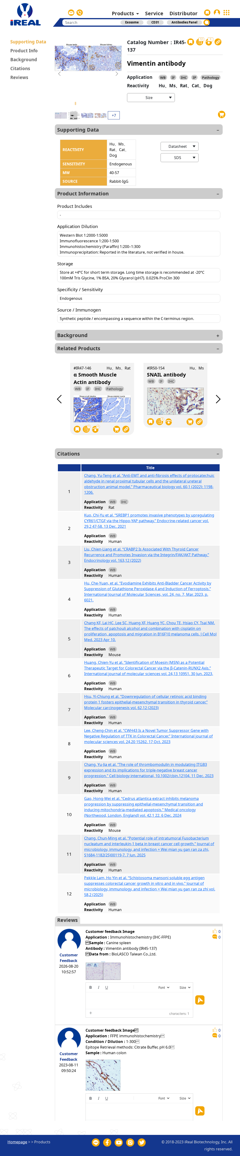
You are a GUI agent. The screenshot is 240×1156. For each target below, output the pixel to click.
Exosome (132, 22)
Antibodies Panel (184, 22)
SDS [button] (177, 157)
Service (154, 13)
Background (23, 59)
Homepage (17, 1142)
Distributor (183, 13)
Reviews (19, 77)
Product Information (83, 193)
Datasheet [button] (178, 146)
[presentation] (60, 400)
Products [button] (123, 13)
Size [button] (149, 97)
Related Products (78, 348)
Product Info (24, 50)
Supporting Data (28, 42)
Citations (20, 68)
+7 (114, 115)
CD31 (155, 22)
